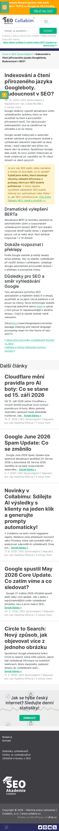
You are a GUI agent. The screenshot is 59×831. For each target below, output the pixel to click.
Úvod (5, 54)
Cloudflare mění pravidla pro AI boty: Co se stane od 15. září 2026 (26, 386)
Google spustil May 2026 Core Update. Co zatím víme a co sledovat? (28, 578)
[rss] (55, 827)
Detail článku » (32, 415)
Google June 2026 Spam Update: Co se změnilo (27, 442)
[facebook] (45, 827)
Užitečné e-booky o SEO (16, 758)
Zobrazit (29, 717)
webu (39, 306)
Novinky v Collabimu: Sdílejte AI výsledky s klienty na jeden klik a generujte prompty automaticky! (29, 508)
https (14, 323)
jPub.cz (52, 817)
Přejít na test (43, 10)
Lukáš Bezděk (33, 103)
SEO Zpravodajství (22, 54)
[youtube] (50, 827)
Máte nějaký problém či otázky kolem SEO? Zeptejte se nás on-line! (30, 44)
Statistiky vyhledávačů (15, 751)
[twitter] (40, 827)
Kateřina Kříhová (24, 422)
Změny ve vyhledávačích (16, 754)
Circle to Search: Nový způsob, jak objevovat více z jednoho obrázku (26, 638)
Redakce (7, 736)
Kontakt (6, 740)
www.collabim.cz (31, 813)
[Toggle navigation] (46, 21)
